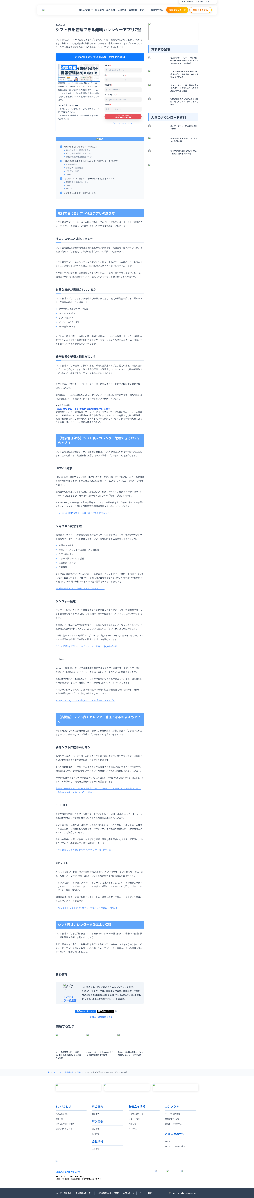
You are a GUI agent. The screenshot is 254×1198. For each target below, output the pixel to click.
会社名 (108, 65)
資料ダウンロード (177, 10)
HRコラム (57, 1072)
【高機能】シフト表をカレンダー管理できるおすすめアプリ (89, 179)
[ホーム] (48, 1072)
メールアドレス (111, 95)
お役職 (108, 104)
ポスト (110, 1011)
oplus (68, 174)
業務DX (80, 1072)
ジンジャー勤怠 (72, 171)
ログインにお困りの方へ (175, 1146)
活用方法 (121, 10)
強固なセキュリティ (64, 1129)
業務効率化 (69, 1072)
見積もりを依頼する (173, 1124)
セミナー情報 (134, 1119)
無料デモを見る (200, 10)
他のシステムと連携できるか (78, 150)
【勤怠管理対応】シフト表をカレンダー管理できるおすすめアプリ (92, 161)
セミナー (144, 10)
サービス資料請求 (172, 1114)
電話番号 (108, 85)
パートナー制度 (187, 2)
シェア (91, 1011)
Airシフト (70, 189)
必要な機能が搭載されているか (79, 153)
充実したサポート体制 (65, 1124)
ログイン (209, 2)
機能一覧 (59, 1119)
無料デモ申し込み (172, 1119)
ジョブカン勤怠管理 (74, 168)
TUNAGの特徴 (62, 1114)
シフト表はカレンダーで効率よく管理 (80, 193)
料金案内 (99, 10)
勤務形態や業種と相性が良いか (79, 157)
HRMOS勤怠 (71, 164)
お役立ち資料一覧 (136, 1114)
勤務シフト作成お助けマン (77, 182)
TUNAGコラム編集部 (68, 998)
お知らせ (199, 2)
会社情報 (95, 1149)
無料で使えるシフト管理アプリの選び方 (80, 147)
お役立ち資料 (157, 10)
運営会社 (133, 10)
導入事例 (110, 10)
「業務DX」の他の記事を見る (100, 1016)
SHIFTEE (70, 185)
